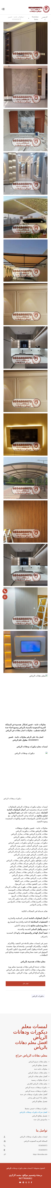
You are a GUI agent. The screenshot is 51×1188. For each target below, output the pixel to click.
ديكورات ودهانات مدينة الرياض (36, 1087)
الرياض (30, 1073)
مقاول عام (22, 740)
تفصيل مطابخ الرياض (39, 1101)
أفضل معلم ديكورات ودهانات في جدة (33, 1094)
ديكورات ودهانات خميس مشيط (36, 1108)
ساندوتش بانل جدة (40, 1119)
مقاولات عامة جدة (40, 1069)
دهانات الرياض (40, 1084)
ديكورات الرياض (38, 996)
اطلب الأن (25, 983)
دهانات (42, 1073)
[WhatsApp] (4, 597)
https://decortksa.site (40, 1154)
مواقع (26, 1175)
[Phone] (4, 591)
